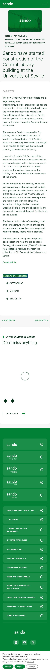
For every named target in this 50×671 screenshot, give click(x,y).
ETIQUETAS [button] (14, 298)
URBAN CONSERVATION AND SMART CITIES (18, 587)
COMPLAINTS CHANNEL (16, 616)
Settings (32, 666)
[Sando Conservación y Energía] (25, 470)
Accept (8, 666)
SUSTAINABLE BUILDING (17, 568)
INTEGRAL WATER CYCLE (17, 540)
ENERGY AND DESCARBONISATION (21, 597)
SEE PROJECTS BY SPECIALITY (19, 607)
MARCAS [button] (12, 291)
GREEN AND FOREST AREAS (18, 577)
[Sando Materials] (25, 495)
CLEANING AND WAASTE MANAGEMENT (17, 529)
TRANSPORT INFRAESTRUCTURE (20, 510)
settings (30, 661)
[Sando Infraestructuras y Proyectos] (25, 457)
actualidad (12, 413)
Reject (19, 666)
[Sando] (13, 3)
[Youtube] (24, 642)
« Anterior (8, 320)
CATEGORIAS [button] (14, 283)
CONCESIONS (12, 520)
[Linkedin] (16, 642)
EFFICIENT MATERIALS (16, 558)
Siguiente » (41, 320)
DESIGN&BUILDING (14, 549)
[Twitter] (33, 642)
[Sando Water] (25, 482)
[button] (5, 400)
